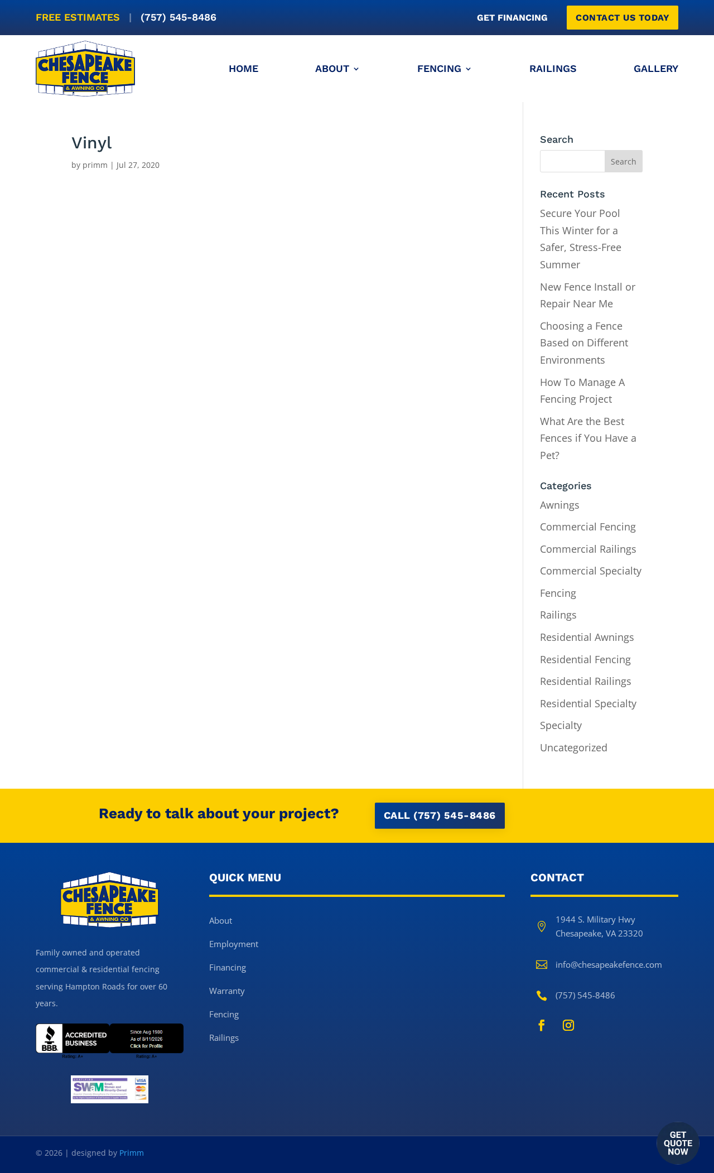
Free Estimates (126, 17)
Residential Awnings (587, 637)
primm (95, 165)
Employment (233, 943)
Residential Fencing (585, 659)
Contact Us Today (622, 17)
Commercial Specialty (590, 570)
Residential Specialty (588, 703)
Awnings (560, 504)
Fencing (439, 68)
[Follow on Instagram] (568, 1025)
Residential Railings (585, 681)
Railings (553, 68)
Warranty (227, 990)
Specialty (561, 725)
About (332, 68)
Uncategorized (573, 747)
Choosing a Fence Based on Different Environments (584, 342)
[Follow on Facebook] (541, 1025)
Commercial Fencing (588, 526)
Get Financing (512, 17)
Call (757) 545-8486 (440, 815)
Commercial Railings (588, 549)
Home (243, 68)
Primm (131, 1152)
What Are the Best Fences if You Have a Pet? (588, 438)
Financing (227, 967)
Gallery (656, 68)
